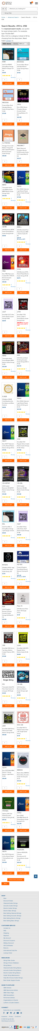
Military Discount (9, 943)
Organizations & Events (11, 1000)
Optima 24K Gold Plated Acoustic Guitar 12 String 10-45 (8, 815)
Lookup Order (8, 953)
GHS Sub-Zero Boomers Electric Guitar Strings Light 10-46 (22, 690)
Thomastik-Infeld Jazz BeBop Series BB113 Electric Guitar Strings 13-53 (7, 190)
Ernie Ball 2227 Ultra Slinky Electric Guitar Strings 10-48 (8, 316)
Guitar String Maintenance (12, 975)
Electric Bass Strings (10, 910)
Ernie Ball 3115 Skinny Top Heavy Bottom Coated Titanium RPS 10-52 (8, 651)
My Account (7, 938)
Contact (8, 41)
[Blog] (21, 1013)
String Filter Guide (9, 960)
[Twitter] (7, 1013)
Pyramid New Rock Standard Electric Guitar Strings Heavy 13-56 (8, 108)
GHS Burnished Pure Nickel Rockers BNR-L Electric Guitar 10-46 (23, 232)
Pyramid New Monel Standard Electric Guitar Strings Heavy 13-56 (22, 67)
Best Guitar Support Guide (12, 980)
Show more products (15, 879)
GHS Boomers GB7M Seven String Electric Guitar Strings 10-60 (8, 231)
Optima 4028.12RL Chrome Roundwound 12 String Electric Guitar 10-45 (22, 856)
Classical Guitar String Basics (12, 968)
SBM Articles (7, 987)
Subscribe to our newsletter (12, 1010)
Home (3, 17)
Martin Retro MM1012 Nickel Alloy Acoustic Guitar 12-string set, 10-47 (23, 775)
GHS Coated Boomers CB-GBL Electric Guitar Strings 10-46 (23, 489)
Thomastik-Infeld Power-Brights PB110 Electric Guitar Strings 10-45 (8, 361)
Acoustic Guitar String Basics (12, 970)
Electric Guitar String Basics (12, 973)
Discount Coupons (9, 940)
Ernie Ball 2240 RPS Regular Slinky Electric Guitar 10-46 (22, 650)
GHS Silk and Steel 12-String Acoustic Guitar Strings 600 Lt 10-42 (23, 361)
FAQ (5, 930)
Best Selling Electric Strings (12, 918)
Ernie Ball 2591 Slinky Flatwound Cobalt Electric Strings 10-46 (8, 730)
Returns (6, 948)
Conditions (18, 1016)
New (5, 898)
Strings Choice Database (11, 963)
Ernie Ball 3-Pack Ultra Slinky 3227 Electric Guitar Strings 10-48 (23, 529)
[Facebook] (4, 1013)
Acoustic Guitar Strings (11, 905)
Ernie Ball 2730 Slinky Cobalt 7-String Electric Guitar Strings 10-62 (22, 317)
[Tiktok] (14, 1013)
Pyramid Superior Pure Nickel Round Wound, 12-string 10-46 (22, 570)
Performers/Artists (9, 997)
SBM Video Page (9, 992)
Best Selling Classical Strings (12, 913)
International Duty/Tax (10, 950)
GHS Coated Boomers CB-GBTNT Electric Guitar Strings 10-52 (8, 489)
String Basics (8, 965)
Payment (6, 935)
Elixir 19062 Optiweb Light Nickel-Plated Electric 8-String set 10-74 (23, 404)
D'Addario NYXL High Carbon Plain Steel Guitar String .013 (8, 569)
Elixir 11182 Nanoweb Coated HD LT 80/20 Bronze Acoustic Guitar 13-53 (8, 276)
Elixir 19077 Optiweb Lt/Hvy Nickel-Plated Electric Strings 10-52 (8, 445)
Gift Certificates (8, 945)
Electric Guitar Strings (10, 908)
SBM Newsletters (9, 995)
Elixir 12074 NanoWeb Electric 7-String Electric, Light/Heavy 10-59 (8, 773)
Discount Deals (8, 901)
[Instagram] (10, 1013)
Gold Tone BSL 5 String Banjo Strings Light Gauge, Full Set (8, 528)
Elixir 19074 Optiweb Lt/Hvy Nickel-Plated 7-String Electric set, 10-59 (8, 857)
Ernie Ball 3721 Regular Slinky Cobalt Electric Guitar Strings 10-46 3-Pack (23, 444)
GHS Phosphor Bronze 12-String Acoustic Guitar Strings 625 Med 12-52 (8, 613)
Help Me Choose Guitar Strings (13, 978)
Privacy (11, 1016)
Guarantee (4, 1016)
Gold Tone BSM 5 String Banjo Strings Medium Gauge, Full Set (8, 67)
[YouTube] (17, 1013)
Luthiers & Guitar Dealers (11, 1002)
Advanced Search (13, 17)
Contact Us (7, 928)
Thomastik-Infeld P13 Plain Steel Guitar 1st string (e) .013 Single (8, 689)
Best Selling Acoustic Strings (12, 915)
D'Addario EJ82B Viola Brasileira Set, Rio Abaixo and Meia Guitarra (8, 402)
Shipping (6, 933)
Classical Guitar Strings (11, 903)
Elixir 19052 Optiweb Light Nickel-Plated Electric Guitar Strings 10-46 (23, 192)
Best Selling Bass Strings (11, 920)
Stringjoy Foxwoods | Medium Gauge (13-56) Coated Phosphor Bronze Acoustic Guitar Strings (8, 149)
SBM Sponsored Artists (11, 990)
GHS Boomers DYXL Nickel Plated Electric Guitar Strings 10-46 (23, 274)
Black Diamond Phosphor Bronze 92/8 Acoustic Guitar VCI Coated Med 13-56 (23, 152)
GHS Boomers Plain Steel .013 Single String (22, 610)
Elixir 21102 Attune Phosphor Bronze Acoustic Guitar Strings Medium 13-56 (22, 111)
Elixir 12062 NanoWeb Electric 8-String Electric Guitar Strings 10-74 (22, 818)
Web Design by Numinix (8, 1021)
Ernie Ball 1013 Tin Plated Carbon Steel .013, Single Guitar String (22, 730)
